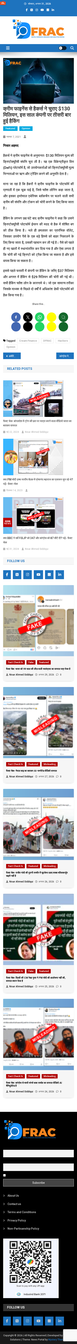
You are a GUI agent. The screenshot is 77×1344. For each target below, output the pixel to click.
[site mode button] (63, 48)
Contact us (14, 1204)
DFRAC (47, 340)
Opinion (26, 128)
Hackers (63, 340)
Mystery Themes (57, 1339)
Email (6, 1161)
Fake (31, 662)
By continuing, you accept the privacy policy (34, 1175)
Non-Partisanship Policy (23, 1228)
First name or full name (17, 1147)
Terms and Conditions (22, 1212)
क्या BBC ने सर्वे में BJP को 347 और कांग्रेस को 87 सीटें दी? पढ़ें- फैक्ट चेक (37, 540)
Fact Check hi (15, 662)
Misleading (50, 764)
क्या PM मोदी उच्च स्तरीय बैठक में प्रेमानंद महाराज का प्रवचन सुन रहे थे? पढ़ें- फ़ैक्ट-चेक (38, 481)
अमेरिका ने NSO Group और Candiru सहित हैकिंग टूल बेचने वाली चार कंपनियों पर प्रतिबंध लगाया (15, 356)
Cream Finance (28, 340)
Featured (10, 128)
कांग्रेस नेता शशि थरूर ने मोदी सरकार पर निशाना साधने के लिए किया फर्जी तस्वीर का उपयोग (66, 356)
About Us (13, 1195)
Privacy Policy (17, 1220)
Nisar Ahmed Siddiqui (36, 432)
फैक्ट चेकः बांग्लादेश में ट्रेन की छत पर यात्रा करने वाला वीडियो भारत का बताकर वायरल (37, 423)
